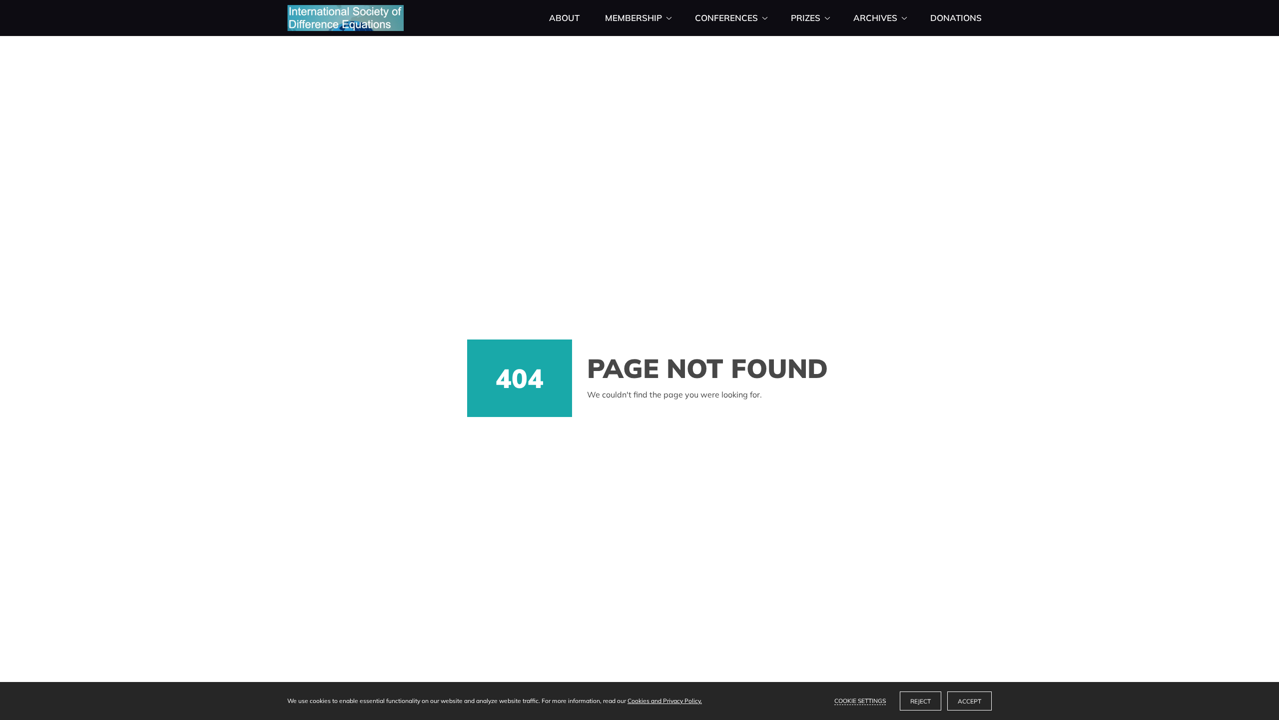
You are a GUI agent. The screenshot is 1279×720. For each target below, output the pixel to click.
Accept (969, 701)
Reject (920, 701)
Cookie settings (860, 700)
